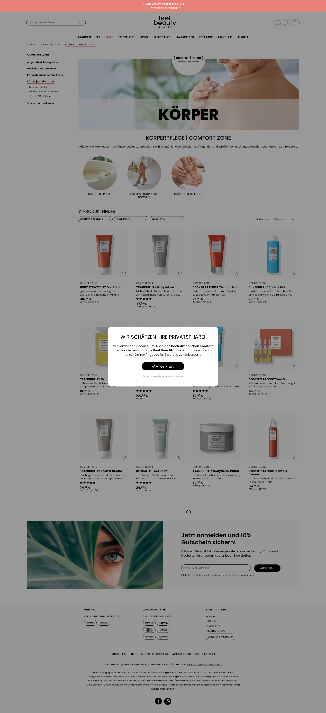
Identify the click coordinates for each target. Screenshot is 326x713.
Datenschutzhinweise (171, 376)
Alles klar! (164, 366)
